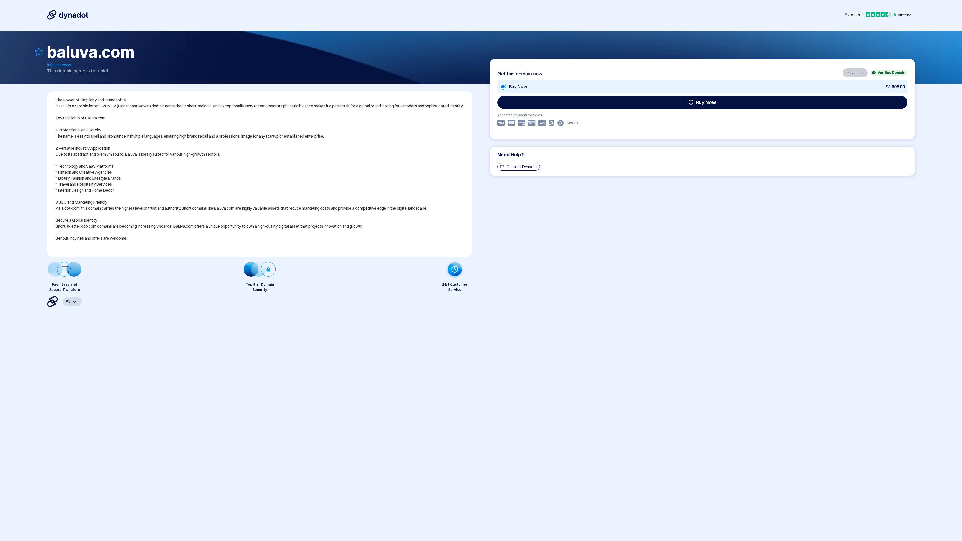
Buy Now (706, 102)
